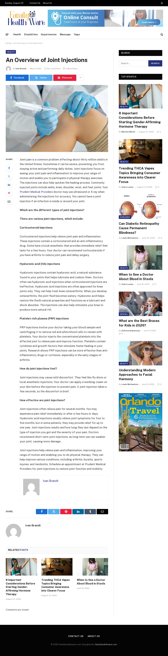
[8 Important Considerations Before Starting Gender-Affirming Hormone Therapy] (21, 567)
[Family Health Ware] (26, 18)
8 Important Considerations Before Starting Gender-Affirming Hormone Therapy (20, 587)
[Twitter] (9, 176)
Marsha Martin (128, 132)
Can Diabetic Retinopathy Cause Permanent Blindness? (139, 228)
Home (8, 43)
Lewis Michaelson (130, 238)
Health (17, 34)
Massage (65, 34)
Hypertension (49, 34)
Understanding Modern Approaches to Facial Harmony (137, 374)
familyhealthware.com (106, 644)
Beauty (124, 364)
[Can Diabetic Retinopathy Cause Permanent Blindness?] (140, 206)
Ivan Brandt (21, 68)
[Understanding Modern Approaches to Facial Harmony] (140, 353)
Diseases (125, 217)
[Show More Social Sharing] (80, 78)
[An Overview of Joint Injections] (57, 118)
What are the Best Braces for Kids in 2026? (139, 323)
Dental (124, 314)
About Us (47, 3)
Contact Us (35, 3)
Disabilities (31, 34)
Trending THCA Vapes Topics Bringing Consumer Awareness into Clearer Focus (55, 585)
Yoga (77, 34)
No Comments (54, 68)
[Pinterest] (9, 193)
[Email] (9, 201)
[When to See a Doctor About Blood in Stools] (92, 567)
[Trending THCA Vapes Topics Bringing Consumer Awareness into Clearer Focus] (57, 567)
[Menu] (7, 34)
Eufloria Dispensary (131, 330)
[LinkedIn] (9, 184)
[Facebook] (9, 168)
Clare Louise (127, 187)
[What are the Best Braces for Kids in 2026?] (140, 304)
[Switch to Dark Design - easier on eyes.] (161, 3)
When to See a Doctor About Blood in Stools (91, 581)
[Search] (161, 34)
